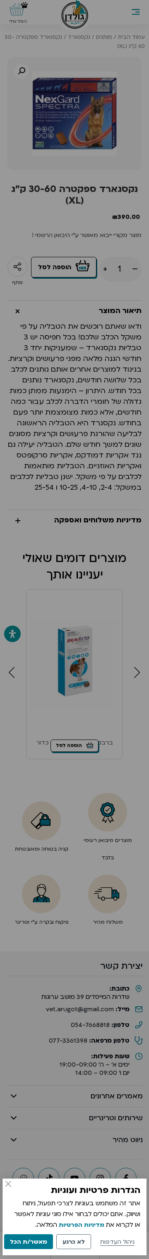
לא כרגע (73, 1242)
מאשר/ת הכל (28, 1242)
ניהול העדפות (117, 1242)
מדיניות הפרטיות (81, 1225)
